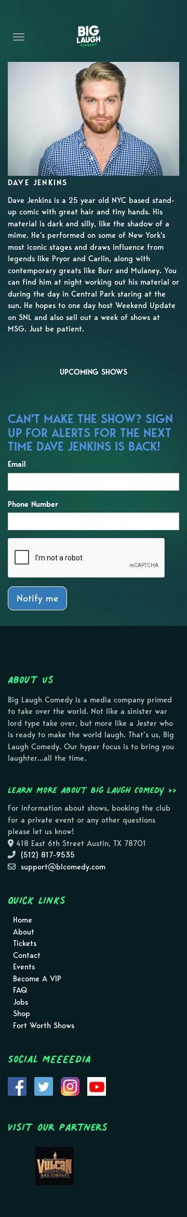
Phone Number (33, 504)
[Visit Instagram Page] (70, 1085)
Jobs (20, 1002)
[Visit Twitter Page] (43, 1085)
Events (24, 966)
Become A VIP (37, 978)
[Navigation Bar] (19, 37)
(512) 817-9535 (48, 855)
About (23, 932)
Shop (21, 1013)
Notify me (37, 598)
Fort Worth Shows (43, 1025)
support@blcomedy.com (63, 867)
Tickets (24, 943)
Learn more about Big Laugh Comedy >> (92, 789)
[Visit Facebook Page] (17, 1085)
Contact (27, 955)
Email (17, 464)
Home (22, 920)
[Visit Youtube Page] (96, 1085)
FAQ (20, 990)
